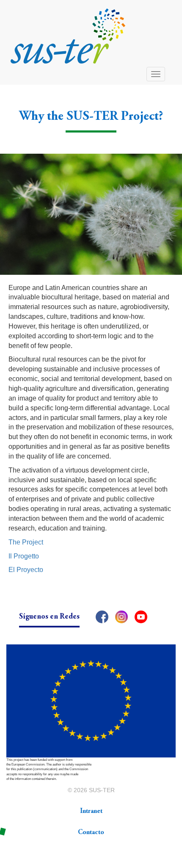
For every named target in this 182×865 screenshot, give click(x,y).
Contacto (91, 832)
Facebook (102, 617)
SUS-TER (102, 790)
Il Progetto (23, 556)
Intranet (91, 811)
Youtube (141, 617)
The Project (25, 542)
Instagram (121, 617)
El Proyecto (25, 569)
